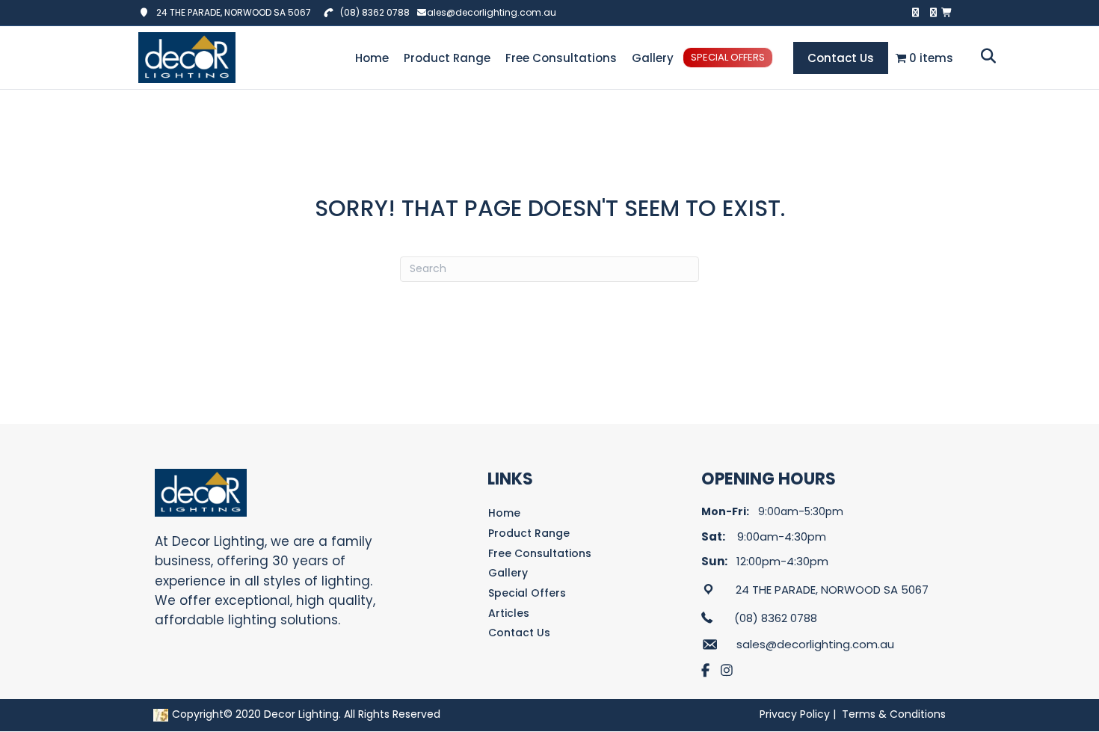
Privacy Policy (795, 714)
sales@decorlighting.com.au (489, 12)
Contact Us (840, 58)
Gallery (653, 58)
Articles (508, 613)
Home (372, 58)
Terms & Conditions (894, 714)
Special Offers (728, 57)
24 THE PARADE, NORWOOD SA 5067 (230, 12)
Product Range (447, 58)
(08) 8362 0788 (375, 12)
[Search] (984, 56)
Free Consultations (561, 58)
